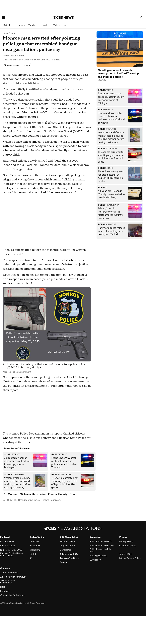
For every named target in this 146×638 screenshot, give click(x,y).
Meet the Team (67, 541)
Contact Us (65, 550)
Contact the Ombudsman (12, 595)
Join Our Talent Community (7, 581)
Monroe (12, 494)
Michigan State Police (33, 494)
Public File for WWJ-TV (101, 541)
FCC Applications (98, 556)
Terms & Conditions (69, 558)
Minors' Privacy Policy (130, 558)
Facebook (35, 545)
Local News (9, 33)
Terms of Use (125, 554)
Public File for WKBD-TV (102, 545)
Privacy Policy (126, 541)
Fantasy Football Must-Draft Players (11, 554)
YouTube (34, 541)
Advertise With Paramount (13, 577)
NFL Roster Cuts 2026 (11, 550)
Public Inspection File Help (100, 550)
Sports (45, 25)
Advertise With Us (69, 554)
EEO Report (95, 560)
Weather (32, 25)
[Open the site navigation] (22, 17)
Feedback (5, 591)
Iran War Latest (7, 545)
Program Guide (67, 545)
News (21, 25)
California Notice (127, 545)
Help (2, 587)
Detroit (6, 25)
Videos (56, 25)
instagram (35, 550)
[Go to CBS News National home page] (63, 17)
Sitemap (64, 562)
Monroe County (57, 494)
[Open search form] (141, 17)
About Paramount (9, 573)
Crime (73, 494)
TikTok (33, 554)
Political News (7, 541)
